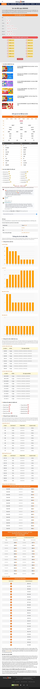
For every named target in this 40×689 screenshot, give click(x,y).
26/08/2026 (16, 358)
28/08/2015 (21, 517)
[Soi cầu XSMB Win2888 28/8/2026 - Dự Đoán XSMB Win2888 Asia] (9, 84)
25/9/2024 (24, 553)
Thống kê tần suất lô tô (7, 413)
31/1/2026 (24, 542)
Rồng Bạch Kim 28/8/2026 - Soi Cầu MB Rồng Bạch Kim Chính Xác (27, 74)
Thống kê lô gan (5, 407)
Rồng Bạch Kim (5, 174)
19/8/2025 (24, 548)
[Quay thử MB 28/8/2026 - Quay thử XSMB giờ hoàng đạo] (9, 106)
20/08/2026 (30, 361)
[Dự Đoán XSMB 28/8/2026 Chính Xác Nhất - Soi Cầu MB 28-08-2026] (9, 69)
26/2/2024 (24, 562)
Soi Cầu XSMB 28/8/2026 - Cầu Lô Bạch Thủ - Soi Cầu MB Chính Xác (27, 89)
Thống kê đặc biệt (6, 405)
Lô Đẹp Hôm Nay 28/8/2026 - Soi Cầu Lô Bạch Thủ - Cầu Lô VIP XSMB (27, 97)
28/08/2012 (21, 525)
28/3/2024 (24, 556)
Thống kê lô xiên (5, 409)
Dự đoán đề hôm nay (24, 180)
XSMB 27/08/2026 (23, 116)
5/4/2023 (24, 570)
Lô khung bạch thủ (6, 176)
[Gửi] (37, 214)
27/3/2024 (6, 556)
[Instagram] (27, 685)
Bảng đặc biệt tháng (24, 411)
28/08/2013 (21, 522)
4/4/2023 (6, 570)
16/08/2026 (22, 438)
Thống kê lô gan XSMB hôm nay (10, 416)
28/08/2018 (21, 508)
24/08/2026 (25, 353)
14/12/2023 (6, 565)
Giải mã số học (5, 172)
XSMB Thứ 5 (15, 116)
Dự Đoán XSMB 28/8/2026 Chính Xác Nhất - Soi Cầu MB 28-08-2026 (27, 67)
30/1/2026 (6, 542)
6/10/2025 (24, 545)
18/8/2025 (6, 548)
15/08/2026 (22, 433)
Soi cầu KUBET (23, 182)
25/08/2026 (20, 353)
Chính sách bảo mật (24, 681)
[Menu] (2, 1)
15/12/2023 (24, 565)
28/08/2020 (21, 503)
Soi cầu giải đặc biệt (6, 182)
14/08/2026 (22, 430)
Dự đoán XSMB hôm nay (8, 64)
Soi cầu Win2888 (24, 172)
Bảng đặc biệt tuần (24, 409)
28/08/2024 (21, 491)
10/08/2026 (22, 428)
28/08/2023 (21, 494)
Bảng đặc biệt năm (24, 413)
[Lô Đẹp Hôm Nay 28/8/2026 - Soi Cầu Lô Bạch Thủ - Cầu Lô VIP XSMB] (9, 98)
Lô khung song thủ (6, 178)
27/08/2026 (16, 353)
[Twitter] (24, 685)
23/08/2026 (20, 363)
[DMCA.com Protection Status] (15, 685)
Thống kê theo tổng (24, 407)
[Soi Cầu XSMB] (20, 1)
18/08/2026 (30, 358)
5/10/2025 (6, 545)
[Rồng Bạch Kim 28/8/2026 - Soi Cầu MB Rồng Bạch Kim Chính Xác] (9, 76)
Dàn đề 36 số (23, 178)
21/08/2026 (20, 358)
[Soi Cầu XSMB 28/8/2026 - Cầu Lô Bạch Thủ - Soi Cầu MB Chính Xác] (9, 91)
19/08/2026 (30, 353)
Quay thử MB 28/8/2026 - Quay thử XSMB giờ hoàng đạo (27, 104)
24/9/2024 (6, 553)
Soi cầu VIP (23, 174)
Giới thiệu (17, 681)
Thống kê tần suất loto (8, 241)
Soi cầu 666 (23, 176)
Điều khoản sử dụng (32, 681)
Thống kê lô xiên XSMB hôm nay (10, 338)
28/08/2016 (21, 514)
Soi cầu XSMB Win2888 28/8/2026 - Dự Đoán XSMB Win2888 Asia (27, 82)
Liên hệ (14, 681)
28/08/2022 (21, 497)
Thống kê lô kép (5, 411)
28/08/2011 (21, 528)
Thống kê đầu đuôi (24, 405)
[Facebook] (20, 685)
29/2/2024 (24, 559)
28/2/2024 (6, 559)
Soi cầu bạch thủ (6, 180)
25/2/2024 (6, 562)
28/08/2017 (21, 511)
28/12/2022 (6, 573)
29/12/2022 (24, 573)
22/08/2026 (20, 361)
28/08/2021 (21, 500)
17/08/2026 (22, 440)
